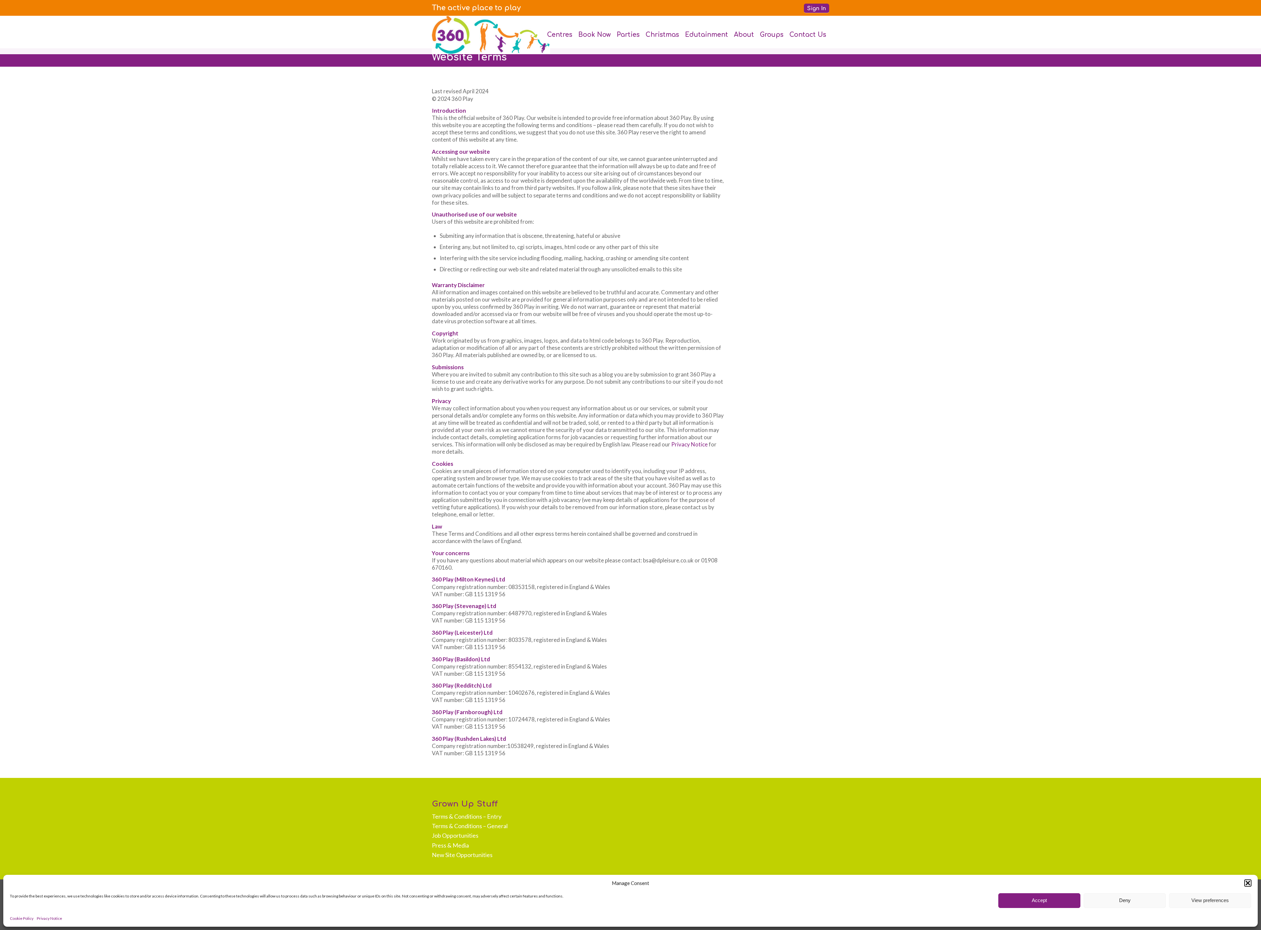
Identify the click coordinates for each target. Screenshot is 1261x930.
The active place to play (476, 8)
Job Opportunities (455, 835)
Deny (1125, 900)
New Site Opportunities (462, 854)
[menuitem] (476, 8)
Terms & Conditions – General (470, 825)
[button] (1248, 883)
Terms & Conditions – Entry (466, 816)
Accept (1039, 900)
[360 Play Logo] (491, 35)
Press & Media (450, 845)
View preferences (1210, 900)
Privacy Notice (49, 918)
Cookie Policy (21, 918)
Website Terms (469, 57)
